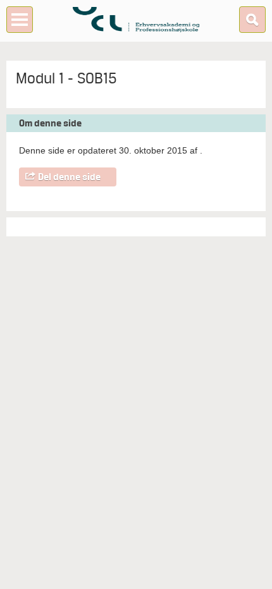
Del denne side (69, 177)
